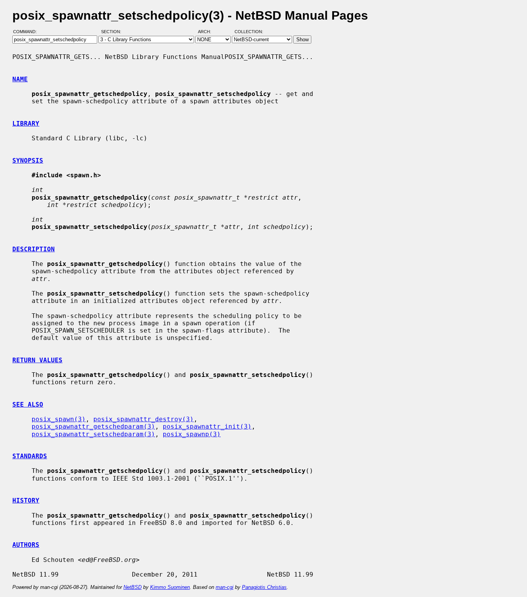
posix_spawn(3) (59, 419)
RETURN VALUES (37, 360)
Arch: (208, 32)
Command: (27, 32)
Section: (113, 32)
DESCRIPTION (33, 249)
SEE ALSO (27, 404)
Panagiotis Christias (264, 587)
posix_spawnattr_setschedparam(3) (93, 434)
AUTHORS (25, 544)
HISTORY (25, 500)
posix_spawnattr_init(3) (207, 426)
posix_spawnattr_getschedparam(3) (93, 426)
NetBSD (132, 587)
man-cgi (224, 587)
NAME (20, 79)
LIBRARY (25, 123)
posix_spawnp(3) (192, 434)
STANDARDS (29, 456)
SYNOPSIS (27, 160)
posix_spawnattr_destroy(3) (143, 419)
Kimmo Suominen (170, 587)
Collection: (249, 32)
